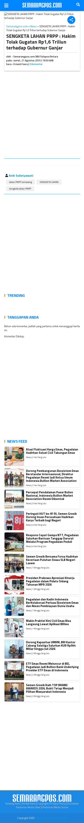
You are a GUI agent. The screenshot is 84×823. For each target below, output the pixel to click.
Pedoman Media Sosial (55, 807)
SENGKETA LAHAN (49, 182)
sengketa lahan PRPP (20, 188)
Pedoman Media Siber (28, 807)
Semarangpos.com (17, 26)
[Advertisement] (42, 115)
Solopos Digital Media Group (51, 818)
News (33, 26)
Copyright (42, 803)
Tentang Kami (12, 803)
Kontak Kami (29, 803)
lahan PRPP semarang (20, 182)
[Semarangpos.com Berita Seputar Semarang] (42, 5)
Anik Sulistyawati (21, 175)
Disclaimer (73, 803)
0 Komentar (36, 64)
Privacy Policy (57, 803)
